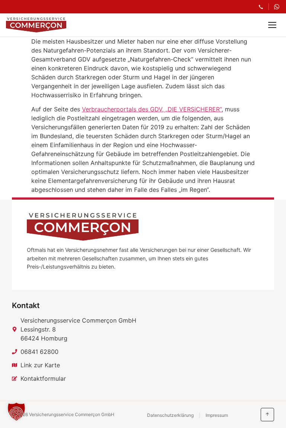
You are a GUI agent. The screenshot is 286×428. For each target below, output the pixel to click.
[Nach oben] (267, 414)
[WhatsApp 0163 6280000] (277, 7)
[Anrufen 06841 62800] (261, 7)
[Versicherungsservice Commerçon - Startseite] (36, 25)
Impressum (217, 415)
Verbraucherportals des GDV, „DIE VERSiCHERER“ (152, 109)
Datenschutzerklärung (170, 415)
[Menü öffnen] (272, 25)
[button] (16, 411)
